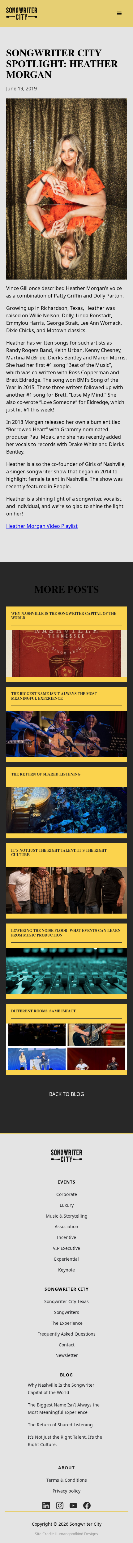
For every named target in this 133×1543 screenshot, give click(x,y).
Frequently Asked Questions (66, 1334)
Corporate (66, 1194)
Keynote (66, 1270)
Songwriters (66, 1312)
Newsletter (66, 1355)
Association (66, 1226)
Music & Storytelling (67, 1216)
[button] (119, 13)
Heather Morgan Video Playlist (42, 526)
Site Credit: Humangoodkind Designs (66, 1534)
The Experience (67, 1323)
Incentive (66, 1237)
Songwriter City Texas (66, 1301)
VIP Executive (66, 1248)
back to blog (66, 1094)
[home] (21, 13)
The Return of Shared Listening (60, 1425)
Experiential (66, 1259)
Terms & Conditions (66, 1480)
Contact (67, 1345)
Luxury (67, 1205)
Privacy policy (66, 1491)
